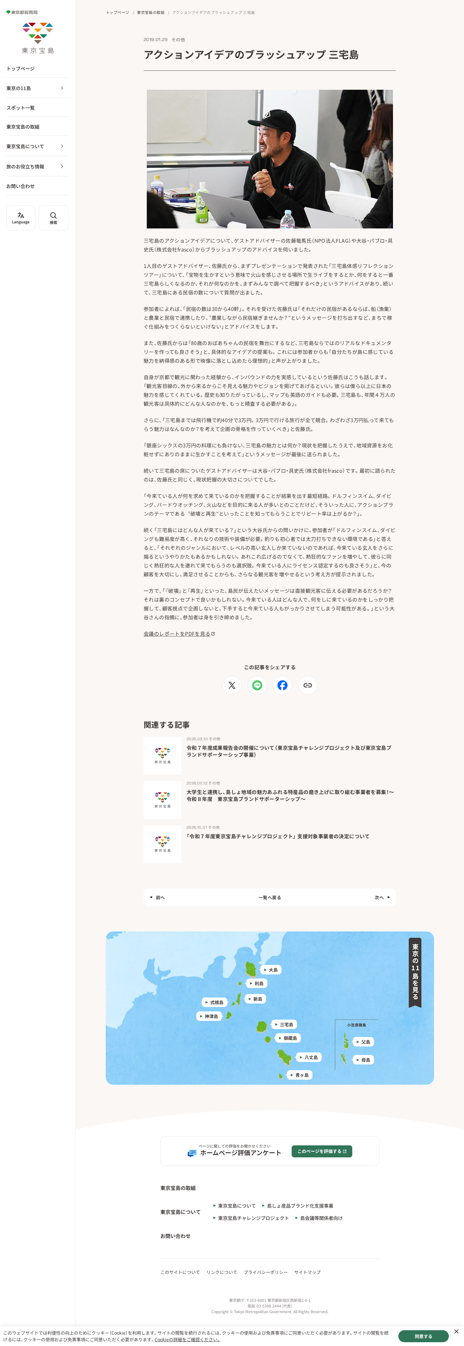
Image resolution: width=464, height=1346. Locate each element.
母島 (365, 1060)
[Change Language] (20, 218)
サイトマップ (307, 1272)
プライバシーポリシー (266, 1272)
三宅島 (286, 1024)
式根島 (216, 1002)
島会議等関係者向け (321, 1218)
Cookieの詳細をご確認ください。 (188, 1339)
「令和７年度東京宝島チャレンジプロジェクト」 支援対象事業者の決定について (278, 836)
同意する (423, 1336)
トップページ (20, 68)
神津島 (211, 1016)
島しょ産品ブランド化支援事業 (300, 1205)
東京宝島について (25, 146)
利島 (259, 983)
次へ (379, 897)
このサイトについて (180, 1272)
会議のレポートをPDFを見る (177, 633)
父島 (365, 1042)
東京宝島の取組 (22, 126)
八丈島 (311, 1057)
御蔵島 (290, 1038)
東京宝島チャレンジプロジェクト (253, 1218)
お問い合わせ (20, 186)
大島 (273, 970)
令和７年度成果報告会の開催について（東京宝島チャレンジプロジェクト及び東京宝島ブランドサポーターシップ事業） (289, 751)
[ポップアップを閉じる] (456, 1331)
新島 (257, 999)
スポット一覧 (20, 107)
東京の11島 (18, 88)
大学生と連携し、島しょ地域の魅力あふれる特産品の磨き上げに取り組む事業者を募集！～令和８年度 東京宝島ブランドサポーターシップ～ (290, 795)
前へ (160, 897)
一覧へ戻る (270, 897)
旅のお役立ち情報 (25, 166)
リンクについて (221, 1272)
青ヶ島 (302, 1075)
